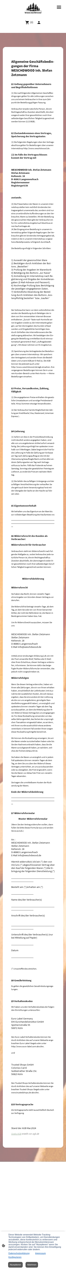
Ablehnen (31, 1265)
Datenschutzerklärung (19, 1253)
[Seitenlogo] (33, 9)
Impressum (40, 1253)
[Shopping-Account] (39, 22)
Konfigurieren (14, 1257)
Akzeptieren (15, 1265)
